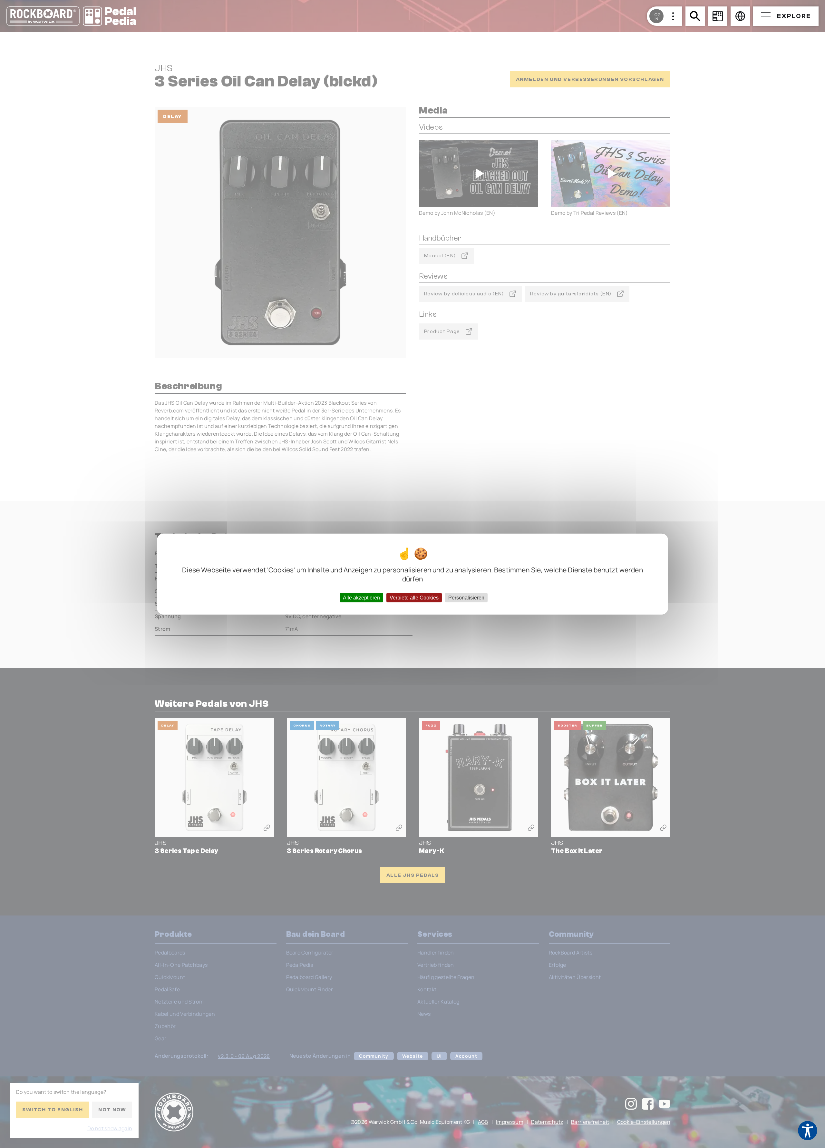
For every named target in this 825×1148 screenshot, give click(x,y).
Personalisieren (466, 597)
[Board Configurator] (717, 16)
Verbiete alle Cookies (414, 597)
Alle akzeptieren (361, 597)
